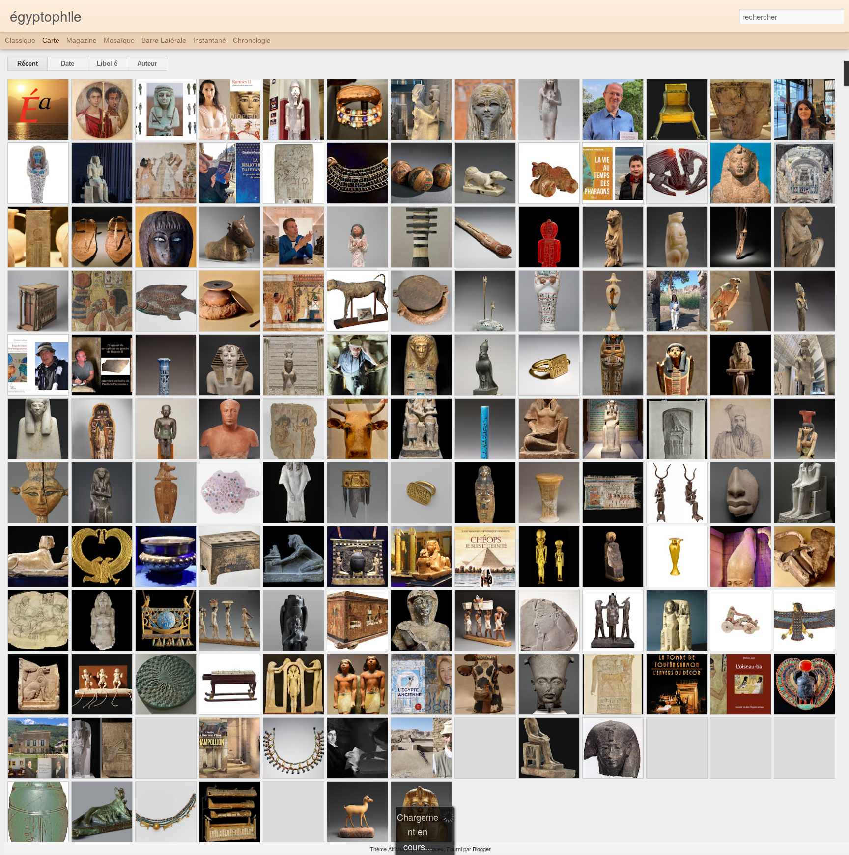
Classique (20, 40)
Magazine (81, 40)
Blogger (481, 849)
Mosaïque (119, 40)
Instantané (209, 40)
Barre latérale (164, 40)
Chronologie (252, 40)
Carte (50, 40)
